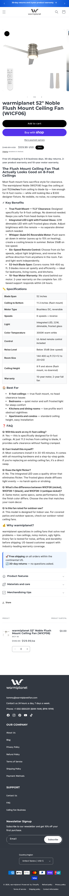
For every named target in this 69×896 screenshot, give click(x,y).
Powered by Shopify (30, 884)
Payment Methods (15, 776)
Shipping (5, 151)
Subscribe (53, 839)
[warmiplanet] (16, 684)
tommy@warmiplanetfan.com (21, 697)
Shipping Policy (13, 768)
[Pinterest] (20, 715)
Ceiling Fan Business (16, 810)
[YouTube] (25, 715)
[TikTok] (31, 715)
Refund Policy (13, 754)
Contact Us (11, 795)
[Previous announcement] (4, 3)
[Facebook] (8, 715)
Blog (8, 740)
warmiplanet (15, 884)
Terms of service (19, 889)
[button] (4, 11)
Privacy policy (60, 884)
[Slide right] (41, 97)
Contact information (50, 889)
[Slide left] (27, 97)
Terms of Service (14, 761)
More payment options (34, 140)
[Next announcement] (64, 3)
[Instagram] (14, 715)
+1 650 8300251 (22, 709)
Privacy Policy (12, 747)
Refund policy (47, 884)
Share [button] (8, 602)
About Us (10, 732)
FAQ (8, 802)
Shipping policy (34, 889)
